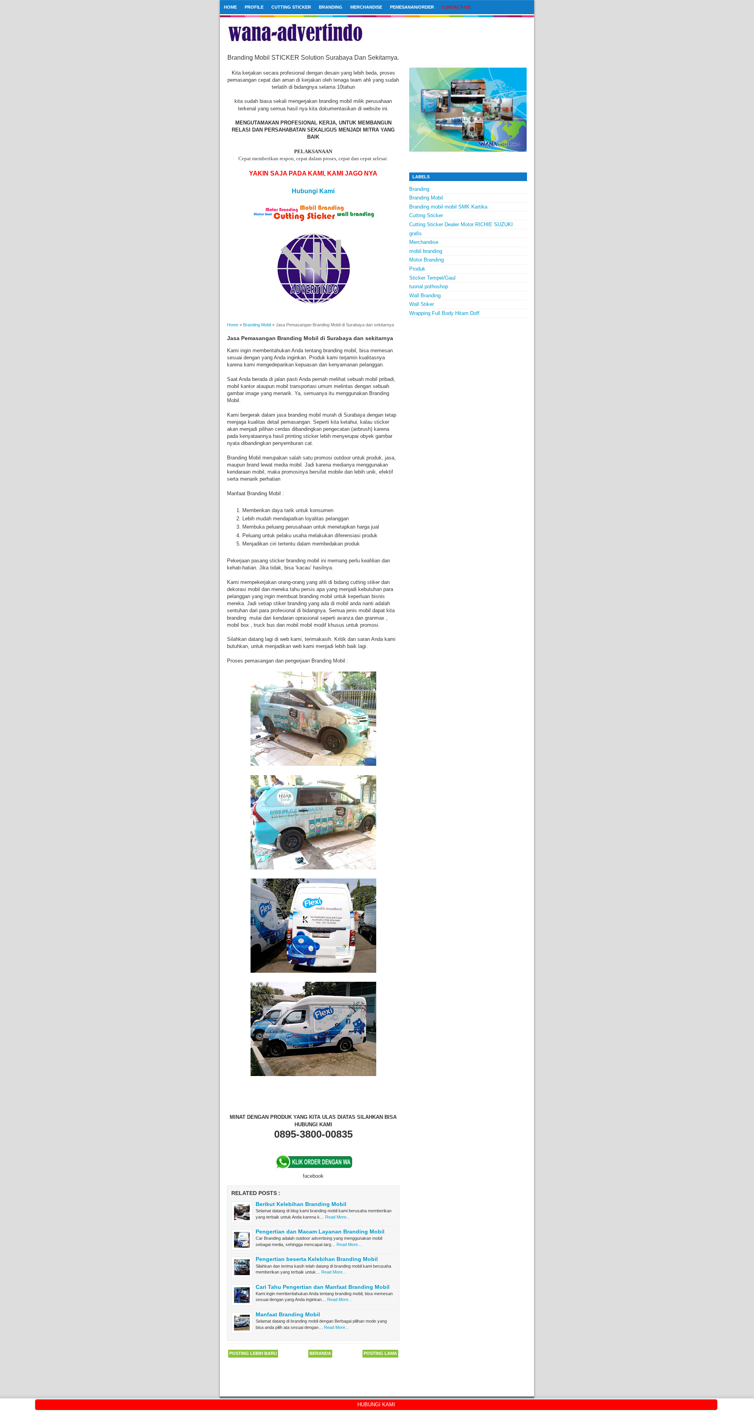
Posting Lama (380, 1353)
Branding (330, 7)
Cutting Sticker (291, 7)
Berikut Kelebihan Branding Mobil (301, 1204)
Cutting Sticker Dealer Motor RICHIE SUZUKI (461, 224)
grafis (415, 233)
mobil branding (425, 251)
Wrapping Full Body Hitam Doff (444, 313)
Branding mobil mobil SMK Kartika (448, 207)
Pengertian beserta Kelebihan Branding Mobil (317, 1259)
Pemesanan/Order (412, 7)
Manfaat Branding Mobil (288, 1314)
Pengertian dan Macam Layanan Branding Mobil (320, 1231)
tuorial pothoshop (428, 286)
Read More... (337, 1217)
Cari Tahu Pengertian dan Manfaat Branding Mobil (323, 1287)
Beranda (320, 1353)
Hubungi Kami (313, 191)
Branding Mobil (426, 198)
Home (230, 7)
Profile (254, 7)
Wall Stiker (421, 304)
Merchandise (366, 7)
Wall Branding (425, 295)
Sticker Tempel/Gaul (432, 278)
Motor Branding (426, 260)
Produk (417, 269)
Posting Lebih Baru (253, 1353)
